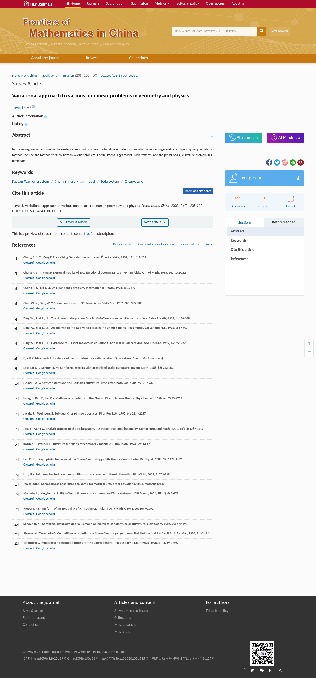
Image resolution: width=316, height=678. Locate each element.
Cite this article (242, 250)
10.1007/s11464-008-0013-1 (119, 76)
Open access (215, 4)
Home (75, 4)
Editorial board (34, 618)
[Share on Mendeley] (300, 162)
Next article (153, 222)
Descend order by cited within (196, 244)
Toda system (110, 182)
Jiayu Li (18, 108)
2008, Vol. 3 (50, 76)
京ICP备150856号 (86, 658)
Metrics (161, 4)
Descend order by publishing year (155, 244)
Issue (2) (68, 76)
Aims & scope (33, 611)
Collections (138, 58)
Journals (93, 4)
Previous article (75, 222)
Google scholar (45, 263)
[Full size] (309, 352)
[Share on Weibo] (284, 162)
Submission (139, 4)
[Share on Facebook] (268, 162)
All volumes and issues (131, 611)
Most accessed (125, 625)
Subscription (115, 4)
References (239, 259)
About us (238, 4)
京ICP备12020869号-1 (53, 658)
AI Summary (247, 138)
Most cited (122, 632)
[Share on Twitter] (276, 162)
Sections (244, 223)
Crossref (28, 263)
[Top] (309, 343)
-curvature (134, 182)
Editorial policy (188, 4)
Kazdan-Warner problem (30, 182)
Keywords (238, 240)
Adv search (279, 31)
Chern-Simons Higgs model (75, 182)
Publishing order (122, 244)
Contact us (30, 625)
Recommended (284, 222)
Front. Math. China (24, 76)
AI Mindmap (288, 138)
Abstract (237, 231)
